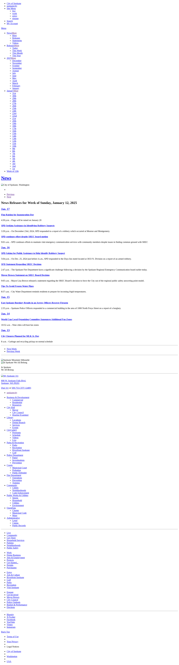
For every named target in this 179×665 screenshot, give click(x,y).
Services (16, 425)
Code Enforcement (20, 493)
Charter (15, 510)
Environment (18, 505)
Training (16, 483)
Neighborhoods (19, 490)
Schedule (16, 435)
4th (13, 161)
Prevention (17, 463)
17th (14, 128)
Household (17, 500)
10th (14, 146)
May (14, 78)
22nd (14, 116)
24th (14, 111)
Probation (16, 470)
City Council (18, 412)
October (15, 65)
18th (14, 126)
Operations (17, 478)
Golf (14, 452)
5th (13, 158)
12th (14, 141)
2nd (14, 166)
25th (14, 108)
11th (14, 143)
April (14, 81)
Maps (14, 515)
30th (14, 96)
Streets (15, 498)
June (14, 76)
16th (14, 131)
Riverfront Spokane (21, 450)
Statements (17, 40)
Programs (16, 432)
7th (13, 153)
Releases (16, 38)
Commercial (17, 400)
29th (14, 98)
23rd (14, 113)
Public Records (19, 525)
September (17, 68)
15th (14, 133)
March (15, 83)
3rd (13, 163)
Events (15, 427)
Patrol (14, 457)
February (16, 86)
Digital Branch (18, 422)
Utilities (15, 503)
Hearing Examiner (20, 415)
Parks (14, 445)
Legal (14, 520)
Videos (15, 43)
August (15, 71)
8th (13, 151)
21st (14, 118)
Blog (14, 35)
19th (14, 123)
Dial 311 (5, 388)
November (17, 63)
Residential (17, 402)
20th (14, 121)
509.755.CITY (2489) (21, 388)
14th (14, 136)
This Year (16, 55)
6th (13, 156)
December (16, 60)
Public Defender (19, 473)
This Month (17, 53)
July (14, 73)
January (15, 88)
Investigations (18, 460)
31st (14, 93)
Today (15, 48)
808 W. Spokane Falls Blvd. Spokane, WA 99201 (13, 381)
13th (14, 138)
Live (14, 440)
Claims (15, 523)
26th (14, 106)
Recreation (17, 447)
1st (13, 168)
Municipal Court (19, 468)
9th (13, 148)
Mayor (15, 410)
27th (14, 103)
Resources (16, 405)
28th (14, 101)
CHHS (15, 488)
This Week (17, 50)
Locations (16, 420)
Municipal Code (19, 513)
